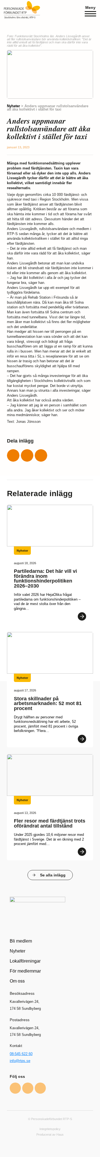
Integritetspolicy (50, 1129)
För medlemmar (25, 970)
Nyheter (13, 106)
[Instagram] (27, 1088)
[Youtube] (40, 1088)
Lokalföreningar (25, 960)
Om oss (17, 980)
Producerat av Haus (50, 1134)
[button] (13, 455)
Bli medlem (21, 940)
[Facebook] (15, 1088)
